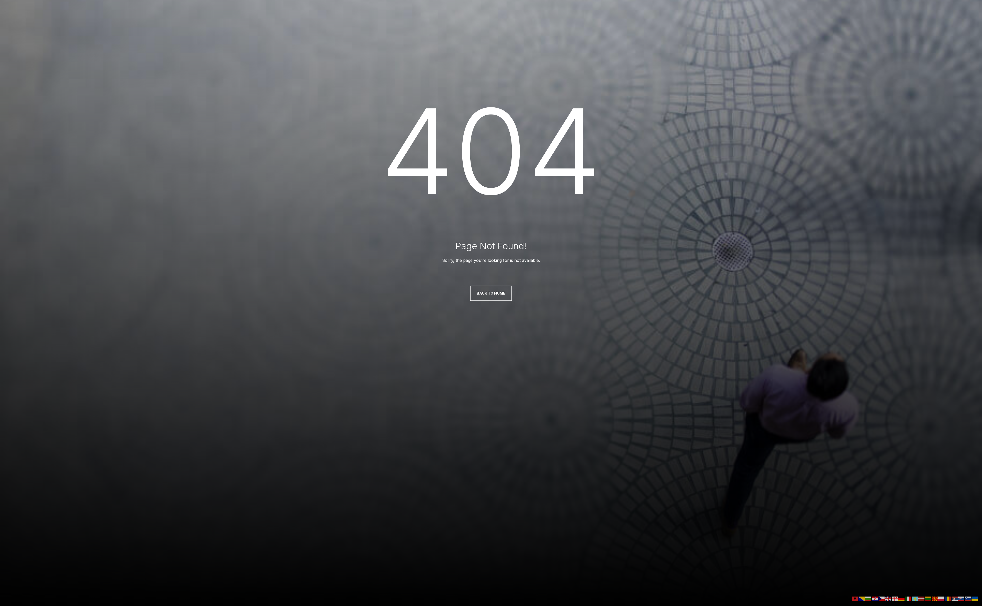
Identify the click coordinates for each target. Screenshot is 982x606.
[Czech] (881, 598)
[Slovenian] (968, 598)
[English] (888, 598)
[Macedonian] (935, 598)
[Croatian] (875, 598)
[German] (901, 598)
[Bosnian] (861, 598)
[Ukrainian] (975, 598)
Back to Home (491, 293)
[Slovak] (961, 598)
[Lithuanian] (928, 598)
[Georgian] (895, 598)
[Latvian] (921, 598)
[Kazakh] (915, 598)
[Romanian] (948, 598)
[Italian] (908, 598)
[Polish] (941, 598)
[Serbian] (955, 598)
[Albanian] (855, 598)
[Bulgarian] (868, 598)
